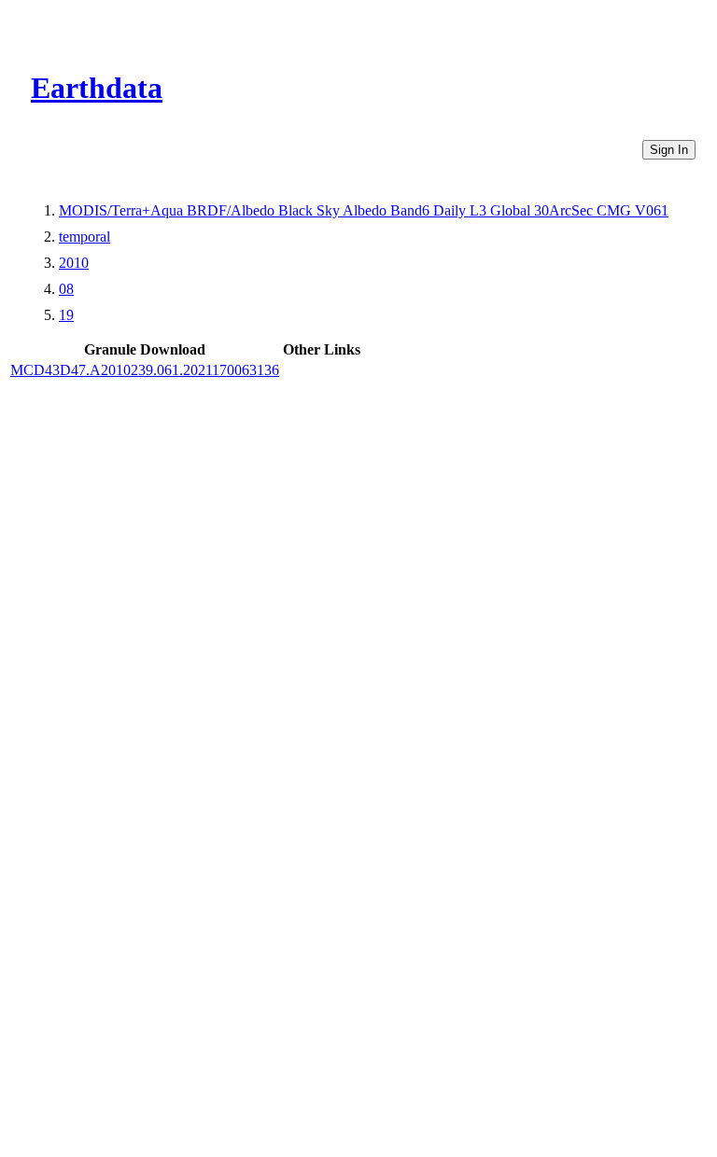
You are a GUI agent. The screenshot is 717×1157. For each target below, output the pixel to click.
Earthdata (96, 88)
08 (66, 289)
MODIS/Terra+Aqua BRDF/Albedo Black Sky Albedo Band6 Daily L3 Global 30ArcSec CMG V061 (363, 210)
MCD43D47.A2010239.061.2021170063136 (144, 370)
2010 (74, 263)
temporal (84, 236)
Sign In (669, 150)
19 (66, 315)
